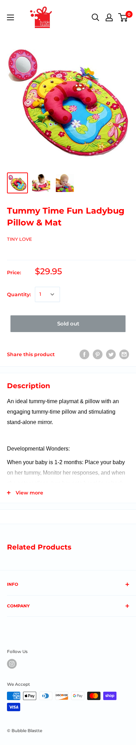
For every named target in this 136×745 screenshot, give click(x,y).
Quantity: (19, 294)
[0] (123, 17)
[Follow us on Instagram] (12, 664)
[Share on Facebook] (84, 354)
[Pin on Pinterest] (98, 354)
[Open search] (95, 17)
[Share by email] (124, 354)
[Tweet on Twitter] (111, 354)
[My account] (109, 17)
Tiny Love (19, 239)
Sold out (68, 323)
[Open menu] (10, 17)
